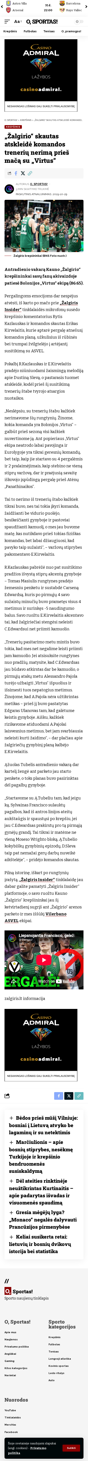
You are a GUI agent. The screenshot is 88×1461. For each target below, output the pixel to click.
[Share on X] (23, 173)
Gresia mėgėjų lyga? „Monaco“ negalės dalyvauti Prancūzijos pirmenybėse (43, 1219)
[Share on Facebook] (16, 173)
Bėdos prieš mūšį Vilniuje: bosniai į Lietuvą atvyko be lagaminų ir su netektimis (43, 1125)
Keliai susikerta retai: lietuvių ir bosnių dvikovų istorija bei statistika (40, 1243)
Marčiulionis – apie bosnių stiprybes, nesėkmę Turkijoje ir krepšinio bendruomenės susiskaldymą (41, 1156)
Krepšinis (13, 127)
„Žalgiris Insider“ (37, 879)
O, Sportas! (41, 21)
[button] (71, 1448)
